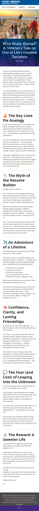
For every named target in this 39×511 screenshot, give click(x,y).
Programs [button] (31, 7)
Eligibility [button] (21, 7)
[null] (20, 2)
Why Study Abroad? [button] (9, 7)
